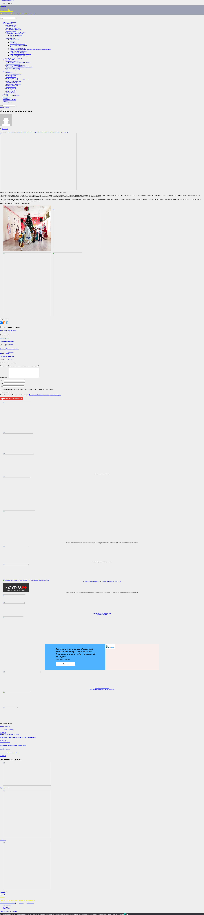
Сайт (1, 386)
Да (125, 914)
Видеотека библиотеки (12, 61)
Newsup (21, 903)
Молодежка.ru (13, 46)
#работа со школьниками (53, 132)
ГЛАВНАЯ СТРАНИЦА (10, 22)
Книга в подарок (6, 729)
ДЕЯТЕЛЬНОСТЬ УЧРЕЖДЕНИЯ (16, 32)
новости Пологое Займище (13, 84)
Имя (1, 380)
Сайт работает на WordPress (7, 903)
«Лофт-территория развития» (18, 48)
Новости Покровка (11, 82)
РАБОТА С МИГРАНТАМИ (14, 58)
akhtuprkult (5, 129)
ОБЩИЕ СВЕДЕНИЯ (12, 25)
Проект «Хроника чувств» (17, 52)
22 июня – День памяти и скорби (9, 349)
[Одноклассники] (4, 322)
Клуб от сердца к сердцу (13, 68)
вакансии (5, 101)
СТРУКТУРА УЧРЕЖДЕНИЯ (14, 34)
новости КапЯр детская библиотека (9, 734)
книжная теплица (14, 39)
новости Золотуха (11, 90)
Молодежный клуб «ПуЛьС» (14, 69)
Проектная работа (11, 38)
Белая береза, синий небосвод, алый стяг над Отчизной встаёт (18, 737)
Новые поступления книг (13, 64)
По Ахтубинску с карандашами (18, 45)
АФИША (5, 94)
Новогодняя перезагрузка (7, 331)
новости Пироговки (11, 88)
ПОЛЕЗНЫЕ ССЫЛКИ (9, 100)
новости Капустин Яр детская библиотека (17, 79)
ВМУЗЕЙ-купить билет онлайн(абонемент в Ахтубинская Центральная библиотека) (102, 688)
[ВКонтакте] (1, 322)
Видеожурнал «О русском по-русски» (20, 62)
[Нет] (127, 914)
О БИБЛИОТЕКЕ (8, 23)
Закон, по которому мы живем (8, 330)
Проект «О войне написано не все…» (20, 57)
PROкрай (12, 41)
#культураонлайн (27, 132)
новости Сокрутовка (12, 85)
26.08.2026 (3, 733)
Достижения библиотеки (13, 28)
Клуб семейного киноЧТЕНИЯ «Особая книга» (19, 67)
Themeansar (30, 903)
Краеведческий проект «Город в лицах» (20, 54)
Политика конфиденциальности (8, 911)
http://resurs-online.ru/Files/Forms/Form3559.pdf (110, 581)
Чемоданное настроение (7, 341)
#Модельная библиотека (39, 132)
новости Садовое (11, 91)
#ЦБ (67, 132)
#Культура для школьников (14, 132)
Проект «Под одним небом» (17, 55)
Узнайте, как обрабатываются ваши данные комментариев (45, 395)
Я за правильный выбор (7, 356)
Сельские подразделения (16, 35)
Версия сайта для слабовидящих (13, 398)
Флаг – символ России (10, 753)
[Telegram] (7, 322)
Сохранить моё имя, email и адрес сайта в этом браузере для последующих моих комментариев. (28, 389)
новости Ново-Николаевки (13, 81)
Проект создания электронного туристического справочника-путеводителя (30, 49)
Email (2, 383)
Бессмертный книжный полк (17, 44)
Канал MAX (3, 892)
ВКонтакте (3, 840)
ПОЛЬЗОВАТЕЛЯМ (8, 59)
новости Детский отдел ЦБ (13, 74)
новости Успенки (11, 87)
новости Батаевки (11, 75)
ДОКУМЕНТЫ (10, 26)
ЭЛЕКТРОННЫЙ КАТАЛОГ (11, 95)
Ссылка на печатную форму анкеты (91, 581)
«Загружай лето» (7, 102)
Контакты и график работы (13, 29)
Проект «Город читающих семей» (19, 51)
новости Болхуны (11, 77)
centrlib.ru (6, 10)
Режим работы (7, 97)
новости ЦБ (9, 72)
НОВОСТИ (6, 71)
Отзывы (5, 98)
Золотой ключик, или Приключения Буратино (13, 745)
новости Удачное (11, 92)
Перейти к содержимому (6, 0)
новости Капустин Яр (12, 78)
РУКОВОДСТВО (11, 31)
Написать (65, 664)
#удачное (63, 132)
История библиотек (15, 36)
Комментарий (4, 377)
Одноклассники (4, 788)
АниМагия (12, 42)
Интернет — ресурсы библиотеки (15, 65)
